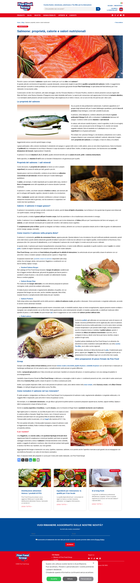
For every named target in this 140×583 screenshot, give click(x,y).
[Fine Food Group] (25, 10)
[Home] (23, 560)
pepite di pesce (80, 366)
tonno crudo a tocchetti (65, 366)
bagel (47, 419)
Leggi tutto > (26, 506)
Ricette (37, 15)
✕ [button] (93, 563)
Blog (29, 15)
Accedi (110, 5)
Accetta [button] (54, 579)
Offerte (61, 15)
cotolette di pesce (92, 366)
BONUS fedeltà (49, 15)
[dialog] (70, 572)
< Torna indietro (118, 22)
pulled (84, 320)
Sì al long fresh (98, 491)
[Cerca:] (70, 9)
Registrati (118, 5)
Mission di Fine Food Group (62, 557)
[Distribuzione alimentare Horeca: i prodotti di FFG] (35, 486)
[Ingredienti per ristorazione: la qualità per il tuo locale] (70, 486)
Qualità (55, 560)
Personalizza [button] (86, 579)
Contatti (72, 15)
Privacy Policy (99, 539)
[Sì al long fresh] (105, 486)
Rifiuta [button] (70, 579)
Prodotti (21, 15)
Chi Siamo (55, 555)
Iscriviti (70, 544)
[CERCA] (98, 9)
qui (51, 312)
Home (18, 22)
